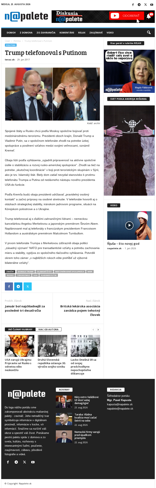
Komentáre (67, 32)
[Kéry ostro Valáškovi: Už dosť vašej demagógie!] (64, 402)
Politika (17, 41)
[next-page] (98, 329)
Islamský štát (44, 271)
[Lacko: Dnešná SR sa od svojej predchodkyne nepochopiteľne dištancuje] (85, 346)
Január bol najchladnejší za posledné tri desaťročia (25, 308)
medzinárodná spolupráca (69, 271)
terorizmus (23, 275)
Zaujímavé (96, 32)
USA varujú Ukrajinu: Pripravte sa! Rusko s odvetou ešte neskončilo (18, 365)
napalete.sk (114, 248)
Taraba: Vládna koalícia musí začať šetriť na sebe (86, 417)
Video (110, 32)
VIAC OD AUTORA (48, 329)
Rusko (10, 275)
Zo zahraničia (46, 32)
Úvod (7, 41)
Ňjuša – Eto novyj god (123, 243)
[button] (148, 32)
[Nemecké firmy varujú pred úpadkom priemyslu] (64, 436)
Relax (81, 32)
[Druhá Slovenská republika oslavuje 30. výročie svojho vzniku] (52, 346)
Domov (11, 32)
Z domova (26, 32)
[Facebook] (132, 5)
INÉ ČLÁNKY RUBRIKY (20, 329)
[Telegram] (139, 5)
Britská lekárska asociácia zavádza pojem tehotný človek (80, 310)
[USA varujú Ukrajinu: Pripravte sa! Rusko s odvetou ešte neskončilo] (19, 346)
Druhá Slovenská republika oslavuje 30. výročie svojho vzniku (52, 363)
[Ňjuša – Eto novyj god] (129, 225)
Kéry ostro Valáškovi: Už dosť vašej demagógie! (87, 400)
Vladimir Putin (48, 275)
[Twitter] (145, 5)
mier (90, 271)
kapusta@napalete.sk (120, 404)
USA (35, 275)
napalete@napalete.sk (120, 408)
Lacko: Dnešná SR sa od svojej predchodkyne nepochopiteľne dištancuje (83, 366)
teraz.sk (10, 59)
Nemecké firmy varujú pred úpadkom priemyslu (87, 435)
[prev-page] (93, 329)
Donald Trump (26, 271)
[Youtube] (151, 5)
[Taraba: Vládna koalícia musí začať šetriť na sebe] (64, 419)
